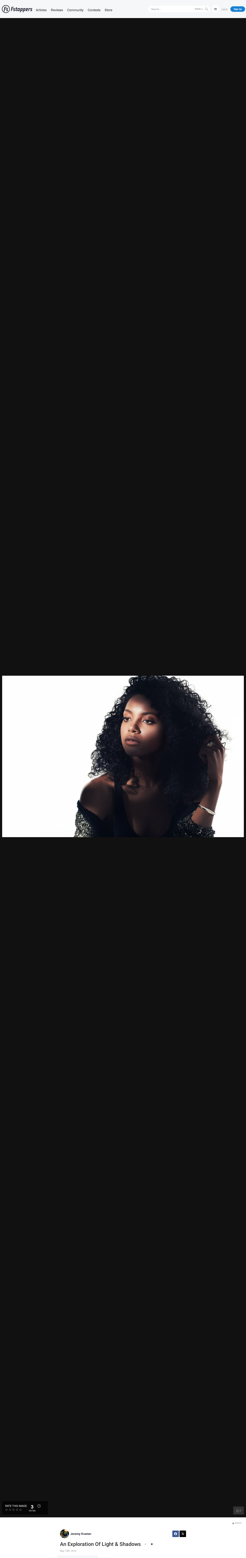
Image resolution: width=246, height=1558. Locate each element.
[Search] (206, 9)
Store (108, 9)
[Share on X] (183, 1534)
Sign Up (238, 9)
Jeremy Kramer (80, 1534)
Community (75, 9)
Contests (94, 9)
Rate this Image (16, 1506)
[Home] (17, 9)
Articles (41, 9)
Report (237, 1522)
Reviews (57, 9)
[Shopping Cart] (215, 8)
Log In (225, 8)
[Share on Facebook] (175, 1534)
